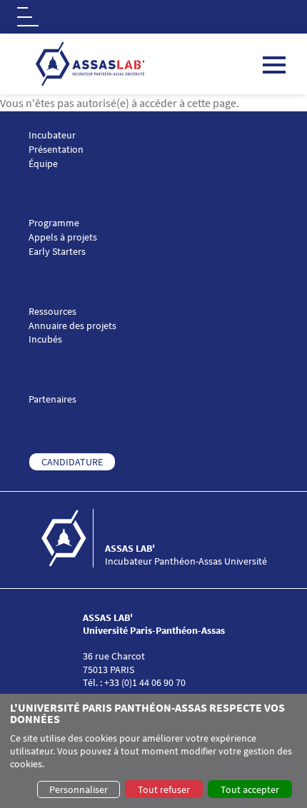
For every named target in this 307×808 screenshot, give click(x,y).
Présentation (56, 149)
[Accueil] (72, 538)
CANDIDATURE (72, 461)
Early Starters (57, 252)
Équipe (43, 164)
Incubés (45, 339)
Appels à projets (63, 237)
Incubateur (52, 135)
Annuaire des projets (72, 326)
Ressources (52, 311)
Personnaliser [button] (78, 789)
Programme (54, 223)
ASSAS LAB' (130, 548)
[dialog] (153, 751)
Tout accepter (250, 789)
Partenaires (52, 399)
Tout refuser (164, 789)
